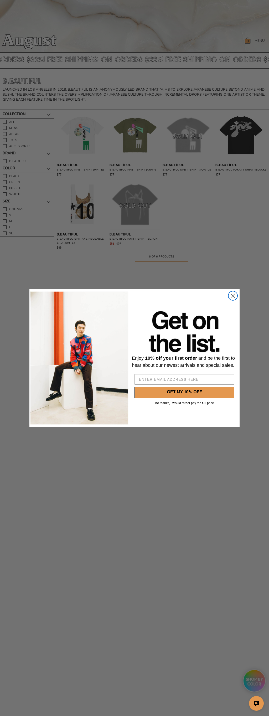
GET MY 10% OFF (184, 392)
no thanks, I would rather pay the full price (184, 403)
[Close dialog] (232, 295)
